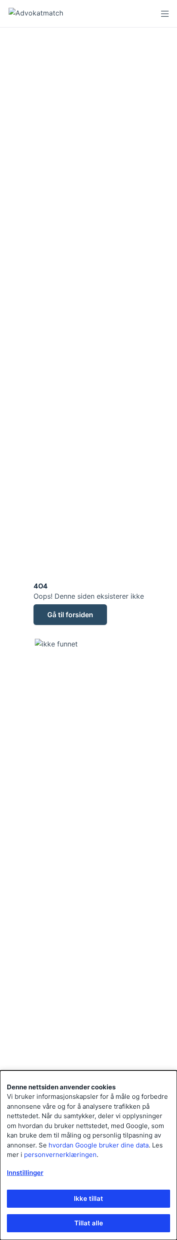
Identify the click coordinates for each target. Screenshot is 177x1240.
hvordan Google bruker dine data (99, 1145)
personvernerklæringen (60, 1154)
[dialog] (88, 1155)
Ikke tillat (88, 1198)
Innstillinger (25, 1173)
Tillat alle (88, 1223)
